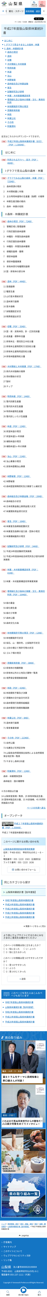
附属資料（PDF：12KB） (19, 771)
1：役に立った (13, 948)
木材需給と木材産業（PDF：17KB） (24, 366)
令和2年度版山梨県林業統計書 (19, 1011)
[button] (34, 4)
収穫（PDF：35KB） (17, 326)
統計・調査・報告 (26, 1224)
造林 (9, 56)
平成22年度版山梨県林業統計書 (20, 917)
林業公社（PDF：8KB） (18, 717)
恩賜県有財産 (13, 110)
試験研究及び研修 (15, 91)
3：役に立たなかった (16, 952)
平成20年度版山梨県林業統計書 (20, 1021)
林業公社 (11, 118)
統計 (36, 1224)
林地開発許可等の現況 (17, 106)
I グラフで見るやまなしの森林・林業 (21, 44)
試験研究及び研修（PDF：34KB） (23, 546)
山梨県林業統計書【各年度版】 (21, 892)
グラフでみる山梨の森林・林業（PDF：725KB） (26, 179)
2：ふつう (31, 948)
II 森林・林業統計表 (13, 48)
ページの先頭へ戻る (36, 807)
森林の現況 (12, 51)
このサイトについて (12, 1251)
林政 (9, 114)
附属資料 (11, 126)
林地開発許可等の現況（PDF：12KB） (25, 632)
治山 (9, 75)
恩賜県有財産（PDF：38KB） (21, 662)
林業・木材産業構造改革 (18, 95)
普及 (9, 87)
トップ (3, 1224)
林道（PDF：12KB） (17, 426)
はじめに (8, 40)
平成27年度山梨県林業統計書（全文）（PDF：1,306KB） (25, 143)
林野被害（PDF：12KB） (19, 476)
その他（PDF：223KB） (18, 737)
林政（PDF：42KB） (17, 687)
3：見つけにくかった (16, 971)
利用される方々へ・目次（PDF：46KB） (22, 161)
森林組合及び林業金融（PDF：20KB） (25, 496)
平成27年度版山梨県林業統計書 (20, 912)
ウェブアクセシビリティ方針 (17, 1255)
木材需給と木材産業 (16, 63)
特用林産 (11, 67)
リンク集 (7, 1260)
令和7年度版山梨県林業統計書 (19, 900)
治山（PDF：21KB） (17, 456)
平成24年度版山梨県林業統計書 (20, 904)
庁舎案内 (7, 1242)
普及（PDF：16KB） (17, 521)
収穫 (9, 59)
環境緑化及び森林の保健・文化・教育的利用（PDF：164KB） (26, 593)
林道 (9, 71)
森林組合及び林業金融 (17, 83)
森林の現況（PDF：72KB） (20, 221)
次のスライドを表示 (44, 11)
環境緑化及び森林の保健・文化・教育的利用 (26, 101)
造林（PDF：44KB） (17, 281)
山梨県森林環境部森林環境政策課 (19, 849)
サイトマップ (9, 1246)
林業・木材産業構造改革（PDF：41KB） (22, 571)
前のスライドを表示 (3, 11)
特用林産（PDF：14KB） (19, 396)
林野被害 (11, 79)
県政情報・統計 (13, 1224)
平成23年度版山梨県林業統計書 (20, 908)
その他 (10, 122)
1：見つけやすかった (16, 964)
